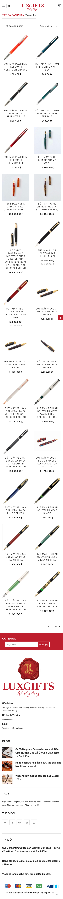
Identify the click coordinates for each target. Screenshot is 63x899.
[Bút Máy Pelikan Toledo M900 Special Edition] (47, 584)
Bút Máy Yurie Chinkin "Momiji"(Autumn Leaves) (47, 207)
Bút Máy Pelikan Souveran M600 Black (47, 510)
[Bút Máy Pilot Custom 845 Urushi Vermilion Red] (15, 292)
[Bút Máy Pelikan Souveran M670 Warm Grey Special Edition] (47, 391)
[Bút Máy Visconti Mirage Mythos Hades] (47, 292)
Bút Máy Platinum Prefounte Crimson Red (16, 160)
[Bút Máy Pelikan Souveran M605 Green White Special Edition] (15, 584)
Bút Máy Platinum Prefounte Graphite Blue (16, 113)
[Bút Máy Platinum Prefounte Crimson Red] (15, 140)
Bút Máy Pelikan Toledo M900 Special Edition (47, 603)
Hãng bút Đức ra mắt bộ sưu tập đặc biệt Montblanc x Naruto (38, 764)
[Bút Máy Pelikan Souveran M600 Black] (47, 490)
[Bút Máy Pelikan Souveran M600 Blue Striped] (15, 490)
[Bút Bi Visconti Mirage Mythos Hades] (47, 345)
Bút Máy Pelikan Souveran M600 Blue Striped (15, 510)
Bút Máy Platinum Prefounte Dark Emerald (47, 113)
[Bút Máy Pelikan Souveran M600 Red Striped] (15, 537)
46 (56, 626)
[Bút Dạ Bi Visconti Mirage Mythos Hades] (15, 345)
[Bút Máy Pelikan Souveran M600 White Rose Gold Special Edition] (15, 391)
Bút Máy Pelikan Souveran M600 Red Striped (15, 557)
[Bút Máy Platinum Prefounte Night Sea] (47, 47)
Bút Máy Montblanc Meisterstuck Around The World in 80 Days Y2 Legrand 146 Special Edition (16, 259)
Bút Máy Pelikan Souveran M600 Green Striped (47, 557)
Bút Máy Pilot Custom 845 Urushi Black (47, 253)
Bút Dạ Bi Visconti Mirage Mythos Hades (16, 365)
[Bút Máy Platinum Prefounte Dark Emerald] (47, 94)
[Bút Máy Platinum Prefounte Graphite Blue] (15, 94)
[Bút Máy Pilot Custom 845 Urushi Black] (47, 233)
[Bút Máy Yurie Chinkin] (47, 140)
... (52, 626)
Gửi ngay (43, 644)
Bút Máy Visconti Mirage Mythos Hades (47, 312)
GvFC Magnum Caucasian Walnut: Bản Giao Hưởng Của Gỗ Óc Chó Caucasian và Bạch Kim (37, 752)
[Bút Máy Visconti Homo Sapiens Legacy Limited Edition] (47, 441)
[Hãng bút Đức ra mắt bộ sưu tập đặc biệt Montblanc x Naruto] (7, 766)
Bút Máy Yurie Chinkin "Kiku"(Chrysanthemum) (16, 207)
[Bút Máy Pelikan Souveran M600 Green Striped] (47, 537)
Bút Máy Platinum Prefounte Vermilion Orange (16, 67)
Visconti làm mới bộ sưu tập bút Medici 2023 (37, 777)
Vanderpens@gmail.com (12, 728)
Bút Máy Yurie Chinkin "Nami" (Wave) (47, 160)
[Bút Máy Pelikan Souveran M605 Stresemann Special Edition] (15, 441)
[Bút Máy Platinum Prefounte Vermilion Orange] (15, 47)
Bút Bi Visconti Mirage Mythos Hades (47, 365)
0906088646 (7, 719)
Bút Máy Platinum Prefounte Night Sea (47, 67)
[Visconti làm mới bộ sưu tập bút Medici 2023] (7, 779)
